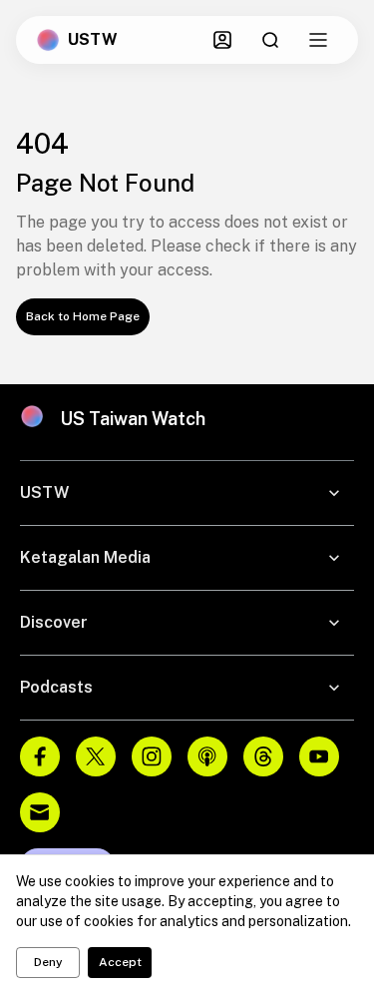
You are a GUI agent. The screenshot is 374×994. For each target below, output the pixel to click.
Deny (48, 962)
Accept (120, 962)
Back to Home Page (83, 316)
